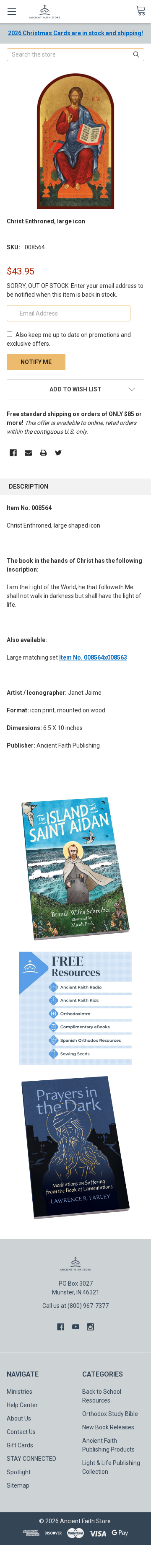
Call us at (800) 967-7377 (75, 1305)
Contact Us (21, 1432)
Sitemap (18, 1485)
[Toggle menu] (11, 11)
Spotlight (19, 1472)
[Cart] (143, 11)
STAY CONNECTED (31, 1458)
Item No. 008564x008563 (93, 657)
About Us (19, 1418)
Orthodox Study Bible (110, 1413)
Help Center (22, 1405)
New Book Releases (108, 1427)
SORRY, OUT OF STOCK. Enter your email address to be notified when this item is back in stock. (75, 290)
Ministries (19, 1391)
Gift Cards (20, 1445)
